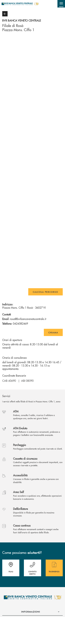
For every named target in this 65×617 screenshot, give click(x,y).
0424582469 (20, 323)
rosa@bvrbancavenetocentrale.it (28, 319)
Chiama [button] (53, 332)
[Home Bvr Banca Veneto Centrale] (20, 4)
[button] (61, 4)
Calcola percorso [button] (45, 291)
